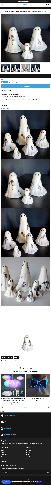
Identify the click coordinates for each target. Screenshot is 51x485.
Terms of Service (5, 459)
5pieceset (11, 82)
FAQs (2, 452)
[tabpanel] (13, 389)
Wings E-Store (4, 7)
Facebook (30, 450)
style (2, 79)
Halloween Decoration (15, 360)
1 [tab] (23, 407)
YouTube (30, 459)
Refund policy (4, 461)
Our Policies (4, 454)
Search (3, 450)
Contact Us (3, 456)
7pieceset (18, 82)
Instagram (30, 456)
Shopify (30, 479)
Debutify (37, 479)
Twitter (29, 452)
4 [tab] (27, 407)
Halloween (6, 360)
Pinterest (30, 454)
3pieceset (4, 82)
